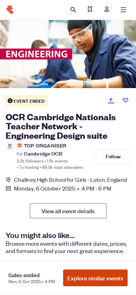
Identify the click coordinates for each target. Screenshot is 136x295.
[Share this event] (111, 101)
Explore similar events (95, 278)
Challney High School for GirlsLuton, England (70, 179)
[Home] (10, 10)
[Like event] (125, 100)
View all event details (68, 211)
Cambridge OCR (43, 153)
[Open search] (73, 10)
